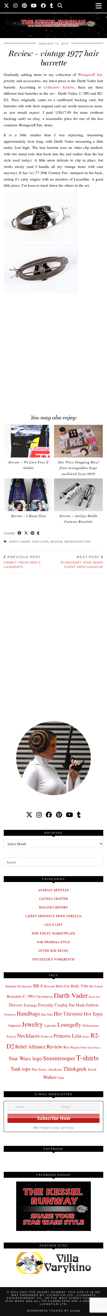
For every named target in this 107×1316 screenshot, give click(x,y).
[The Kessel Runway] (53, 17)
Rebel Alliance (30, 1046)
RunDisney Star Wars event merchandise (82, 562)
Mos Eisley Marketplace (53, 933)
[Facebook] (43, 6)
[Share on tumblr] (38, 533)
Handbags (28, 1013)
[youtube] (69, 815)
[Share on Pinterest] (32, 533)
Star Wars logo (25, 1058)
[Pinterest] (24, 6)
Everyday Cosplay (53, 1005)
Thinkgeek (75, 1068)
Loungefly (69, 1024)
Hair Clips (40, 541)
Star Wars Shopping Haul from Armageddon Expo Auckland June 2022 (78, 468)
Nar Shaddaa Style (53, 942)
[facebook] (49, 815)
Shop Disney (94, 1047)
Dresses (16, 1005)
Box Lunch (96, 986)
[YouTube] (34, 6)
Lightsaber (50, 1025)
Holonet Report (53, 907)
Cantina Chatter (53, 899)
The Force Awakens (46, 1069)
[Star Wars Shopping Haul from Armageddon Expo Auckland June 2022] (78, 441)
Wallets (49, 1077)
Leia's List (53, 925)
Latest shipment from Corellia (53, 916)
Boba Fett (63, 986)
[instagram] (39, 815)
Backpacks (24, 986)
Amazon (10, 986)
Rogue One (78, 1047)
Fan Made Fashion (83, 1005)
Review (56, 541)
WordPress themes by (53, 1310)
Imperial (14, 1025)
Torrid (92, 1069)
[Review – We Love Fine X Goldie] (28, 441)
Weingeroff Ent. (90, 74)
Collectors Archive (59, 87)
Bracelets (14, 996)
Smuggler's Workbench (53, 959)
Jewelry (32, 1024)
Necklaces (28, 1035)
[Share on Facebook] (19, 533)
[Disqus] (53, 643)
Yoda (60, 1078)
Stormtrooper (59, 1058)
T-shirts (87, 1057)
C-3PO (28, 996)
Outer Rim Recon (53, 951)
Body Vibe (79, 986)
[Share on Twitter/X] (26, 533)
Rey (66, 1046)
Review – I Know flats (28, 516)
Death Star (95, 996)
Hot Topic (93, 1014)
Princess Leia (67, 1035)
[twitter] (29, 815)
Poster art (47, 1036)
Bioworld (49, 986)
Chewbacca (44, 996)
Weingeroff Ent (77, 541)
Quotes (86, 1036)
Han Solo (47, 1014)
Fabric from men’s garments (22, 562)
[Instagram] (15, 6)
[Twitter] (6, 6)
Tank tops (20, 1068)
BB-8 (38, 986)
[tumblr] (52, 6)
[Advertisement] (53, 352)
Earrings (30, 1004)
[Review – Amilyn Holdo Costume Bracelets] (78, 494)
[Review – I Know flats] (28, 494)
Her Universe (68, 1013)
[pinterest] (59, 815)
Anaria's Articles (53, 890)
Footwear (10, 1014)
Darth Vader (19, 541)
